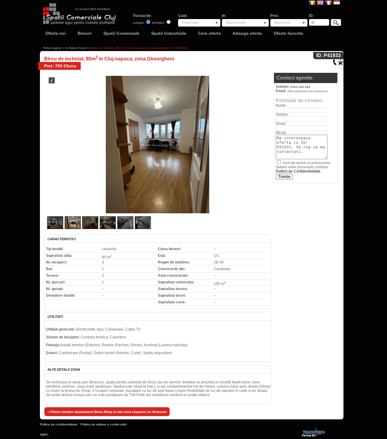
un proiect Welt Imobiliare (92, 9)
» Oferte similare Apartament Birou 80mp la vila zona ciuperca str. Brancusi (107, 412)
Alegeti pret (282, 22)
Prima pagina (52, 48)
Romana (312, 2)
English (320, 2)
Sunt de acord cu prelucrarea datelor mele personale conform (303, 167)
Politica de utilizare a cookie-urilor (103, 424)
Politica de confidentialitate (58, 424)
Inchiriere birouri (76, 48)
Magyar (336, 2)
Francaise (328, 2)
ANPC (44, 434)
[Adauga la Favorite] (340, 61)
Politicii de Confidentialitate (298, 171)
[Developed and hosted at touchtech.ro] (313, 427)
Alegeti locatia (236, 22)
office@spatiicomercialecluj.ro (307, 91)
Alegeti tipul (190, 22)
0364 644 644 (300, 87)
